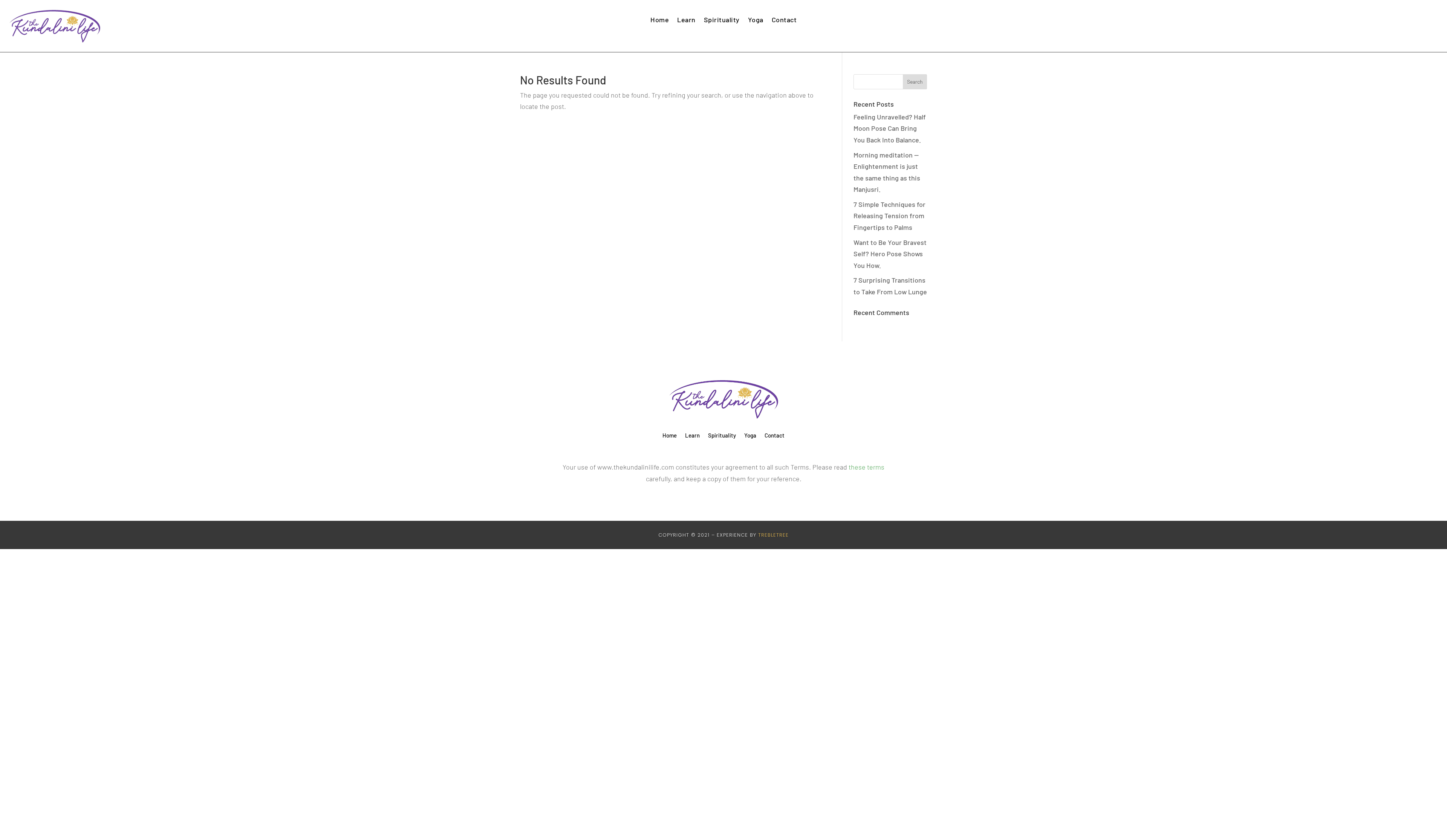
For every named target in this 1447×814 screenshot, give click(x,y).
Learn (686, 19)
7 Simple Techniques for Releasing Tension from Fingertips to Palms (889, 215)
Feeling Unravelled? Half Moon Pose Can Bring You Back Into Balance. (890, 128)
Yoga (755, 19)
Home (659, 19)
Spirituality (722, 19)
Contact (784, 19)
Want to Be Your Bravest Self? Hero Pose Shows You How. (890, 253)
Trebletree (773, 535)
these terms (866, 467)
